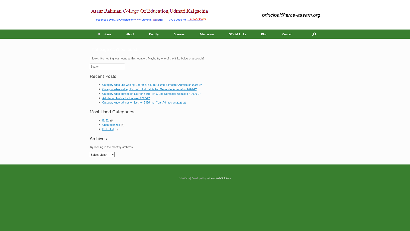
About (130, 34)
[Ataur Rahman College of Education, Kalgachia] (150, 14)
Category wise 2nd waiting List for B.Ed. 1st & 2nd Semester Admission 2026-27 (152, 85)
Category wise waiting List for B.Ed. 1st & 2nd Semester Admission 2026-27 (149, 89)
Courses (179, 34)
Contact (287, 34)
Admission (206, 34)
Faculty (154, 34)
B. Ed (105, 120)
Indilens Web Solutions (219, 178)
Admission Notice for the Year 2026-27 (126, 98)
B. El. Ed (108, 129)
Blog (264, 34)
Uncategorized (111, 125)
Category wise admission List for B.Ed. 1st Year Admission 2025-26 (144, 102)
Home (107, 34)
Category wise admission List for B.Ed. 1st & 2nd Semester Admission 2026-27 (151, 94)
